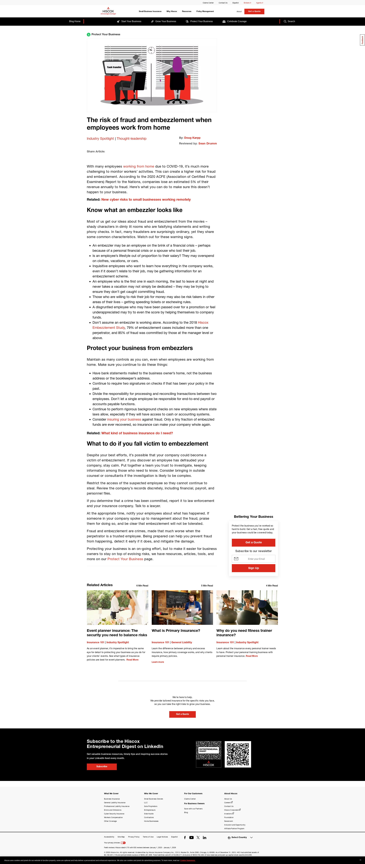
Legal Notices (162, 837)
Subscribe (101, 767)
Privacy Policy (133, 837)
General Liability (181, 642)
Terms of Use (148, 837)
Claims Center (208, 3)
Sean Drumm (207, 143)
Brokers (247, 3)
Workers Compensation (113, 817)
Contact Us (223, 3)
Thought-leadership (131, 138)
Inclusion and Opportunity (234, 825)
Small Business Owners (153, 799)
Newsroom (228, 821)
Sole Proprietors (150, 806)
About (239, 11)
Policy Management (205, 12)
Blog (186, 812)
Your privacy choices (112, 843)
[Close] (360, 860)
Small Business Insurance (150, 12)
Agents (259, 3)
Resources (186, 12)
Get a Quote (254, 12)
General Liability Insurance (114, 802)
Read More (132, 660)
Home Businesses (151, 821)
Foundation (229, 817)
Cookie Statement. (187, 860)
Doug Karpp (192, 138)
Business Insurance (112, 799)
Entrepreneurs (149, 810)
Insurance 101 (95, 642)
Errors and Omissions (112, 810)
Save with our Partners (193, 809)
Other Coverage (110, 821)
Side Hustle (149, 814)
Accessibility (109, 837)
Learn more (158, 662)
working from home (138, 166)
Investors (228, 814)
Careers (227, 802)
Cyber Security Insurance (114, 814)
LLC (146, 802)
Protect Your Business (125, 559)
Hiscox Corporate (231, 810)
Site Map (121, 837)
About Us (228, 799)
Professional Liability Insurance (116, 806)
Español (236, 3)
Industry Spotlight (100, 138)
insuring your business (124, 419)
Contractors (149, 817)
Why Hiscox (172, 12)
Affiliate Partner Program (234, 828)
